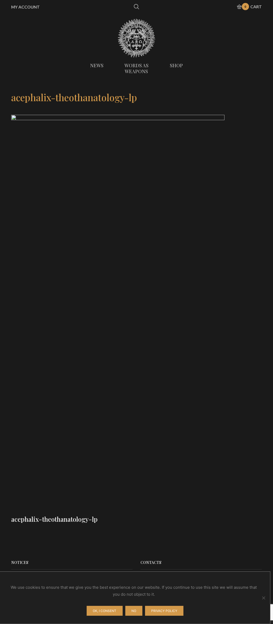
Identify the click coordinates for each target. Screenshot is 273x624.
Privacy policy (164, 611)
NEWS (96, 65)
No (133, 611)
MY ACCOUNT (25, 7)
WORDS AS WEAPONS (136, 68)
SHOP (176, 65)
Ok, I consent (104, 611)
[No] (263, 598)
